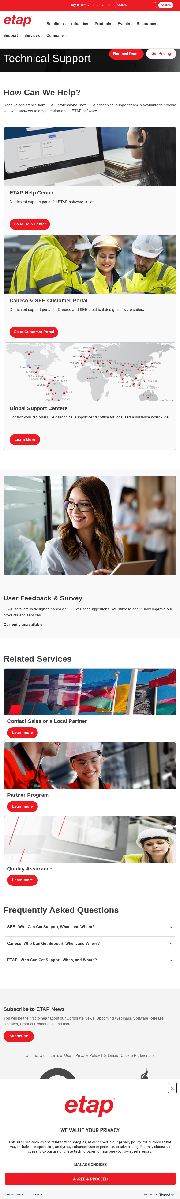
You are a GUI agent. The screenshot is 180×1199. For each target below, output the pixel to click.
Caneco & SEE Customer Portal (49, 300)
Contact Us (35, 1055)
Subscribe (18, 1036)
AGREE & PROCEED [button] (90, 1179)
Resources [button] (146, 24)
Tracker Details (34, 1194)
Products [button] (103, 24)
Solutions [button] (55, 24)
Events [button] (124, 24)
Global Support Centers (39, 408)
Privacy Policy (14, 1194)
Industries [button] (79, 24)
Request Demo (126, 54)
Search (166, 5)
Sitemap (111, 1055)
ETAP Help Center (32, 193)
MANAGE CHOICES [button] (90, 1164)
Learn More (25, 439)
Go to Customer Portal (34, 332)
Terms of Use (60, 1055)
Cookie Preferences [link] (138, 1055)
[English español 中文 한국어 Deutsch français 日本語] (101, 5)
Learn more (22, 733)
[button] (172, 1088)
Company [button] (55, 35)
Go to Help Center (30, 224)
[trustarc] (166, 1194)
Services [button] (32, 35)
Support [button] (10, 35)
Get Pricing (161, 54)
